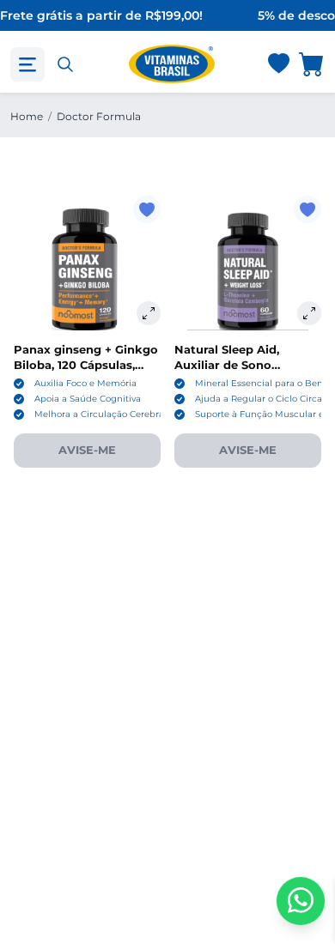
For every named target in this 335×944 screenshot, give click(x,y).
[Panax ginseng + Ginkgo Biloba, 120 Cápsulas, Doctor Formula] (87, 269)
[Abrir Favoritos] (278, 65)
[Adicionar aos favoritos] (147, 209)
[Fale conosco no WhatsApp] (301, 901)
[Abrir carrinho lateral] (312, 64)
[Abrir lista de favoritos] (278, 64)
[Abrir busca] (65, 64)
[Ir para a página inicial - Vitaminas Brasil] (172, 64)
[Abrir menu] (27, 64)
